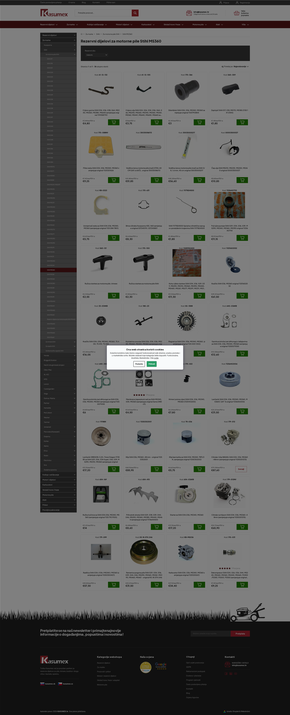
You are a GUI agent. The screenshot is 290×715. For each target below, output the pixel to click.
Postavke (139, 364)
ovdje (156, 358)
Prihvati (152, 364)
